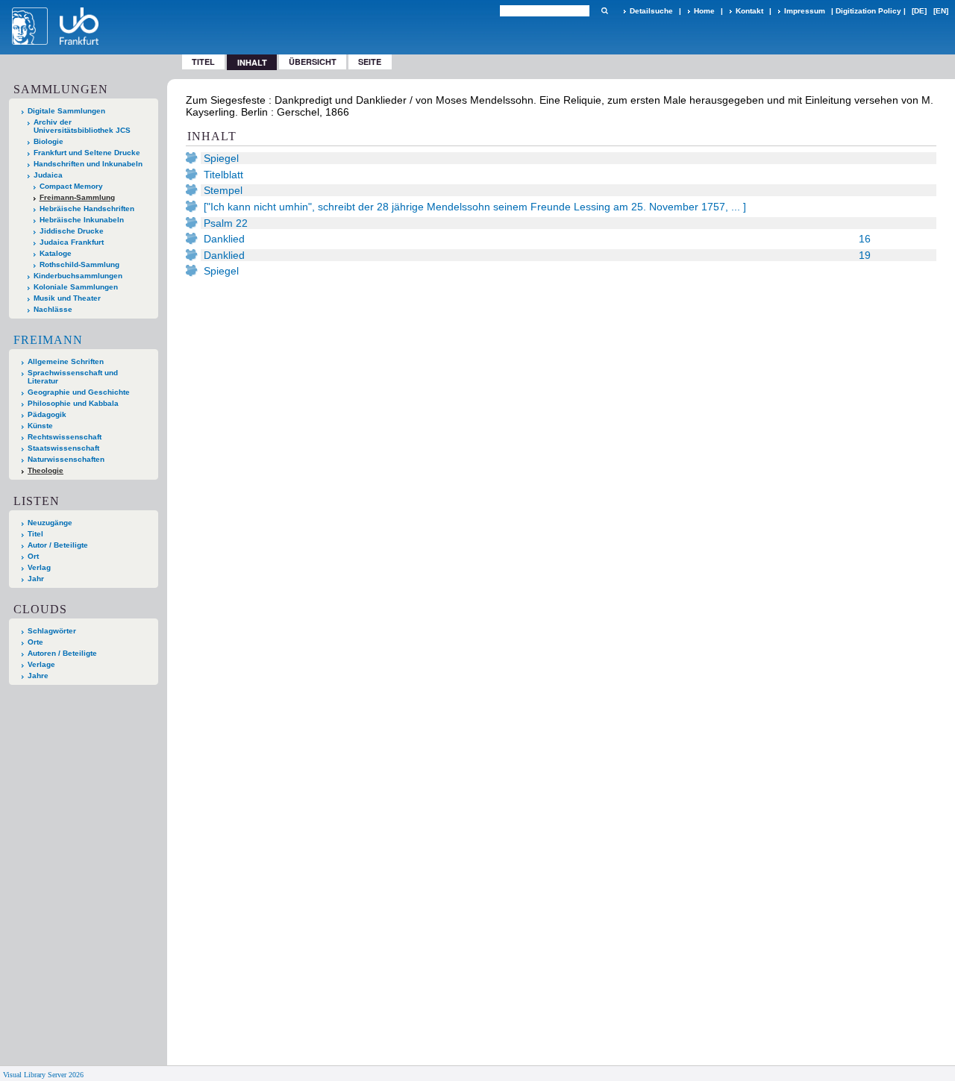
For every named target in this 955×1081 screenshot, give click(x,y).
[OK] (604, 10)
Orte (35, 642)
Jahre (38, 675)
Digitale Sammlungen (66, 111)
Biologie (48, 141)
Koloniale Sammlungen (76, 287)
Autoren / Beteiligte (62, 653)
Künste (40, 426)
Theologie (45, 470)
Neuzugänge (50, 522)
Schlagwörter (52, 631)
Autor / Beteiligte (58, 545)
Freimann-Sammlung (77, 197)
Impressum (804, 11)
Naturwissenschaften (66, 459)
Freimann (48, 339)
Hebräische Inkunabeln (82, 220)
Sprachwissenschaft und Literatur (73, 377)
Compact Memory (71, 186)
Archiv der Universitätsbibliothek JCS (82, 126)
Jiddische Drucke (72, 231)
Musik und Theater (67, 298)
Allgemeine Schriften (66, 361)
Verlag (39, 567)
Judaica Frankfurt (72, 242)
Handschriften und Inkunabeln (88, 164)
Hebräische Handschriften (87, 208)
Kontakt (749, 11)
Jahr (36, 578)
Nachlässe (53, 309)
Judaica (48, 175)
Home (704, 11)
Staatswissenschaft (63, 448)
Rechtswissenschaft (64, 437)
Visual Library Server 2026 (43, 1075)
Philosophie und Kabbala (73, 403)
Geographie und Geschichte (79, 392)
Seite (369, 61)
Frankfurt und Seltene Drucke (87, 152)
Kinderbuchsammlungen (78, 276)
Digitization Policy (868, 11)
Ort (33, 556)
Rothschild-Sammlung (79, 264)
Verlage (41, 664)
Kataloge (56, 253)
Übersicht (312, 61)
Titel (203, 61)
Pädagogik (47, 414)
